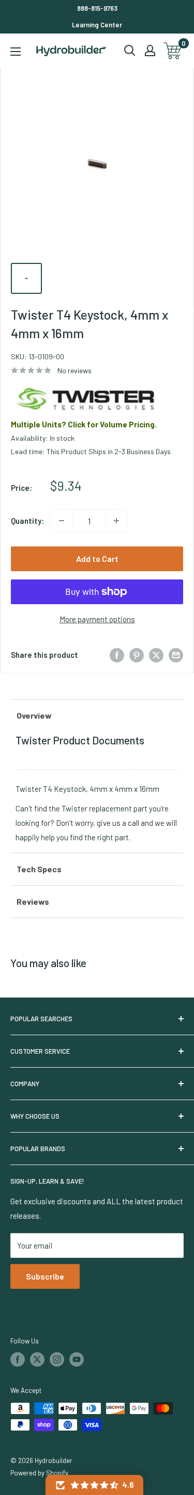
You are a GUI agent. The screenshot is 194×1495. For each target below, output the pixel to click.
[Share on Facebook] (117, 654)
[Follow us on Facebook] (17, 1359)
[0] (173, 51)
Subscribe (45, 1276)
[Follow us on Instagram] (57, 1359)
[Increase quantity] (116, 520)
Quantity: (27, 520)
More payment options (97, 619)
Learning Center (97, 25)
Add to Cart (97, 558)
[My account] (150, 50)
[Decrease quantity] (61, 520)
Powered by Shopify (39, 1473)
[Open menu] (15, 51)
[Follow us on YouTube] (76, 1359)
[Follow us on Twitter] (37, 1359)
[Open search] (130, 50)
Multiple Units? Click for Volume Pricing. (84, 424)
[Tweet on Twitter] (156, 654)
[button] (94, 1485)
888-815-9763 (97, 8)
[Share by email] (176, 654)
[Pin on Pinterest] (136, 654)
